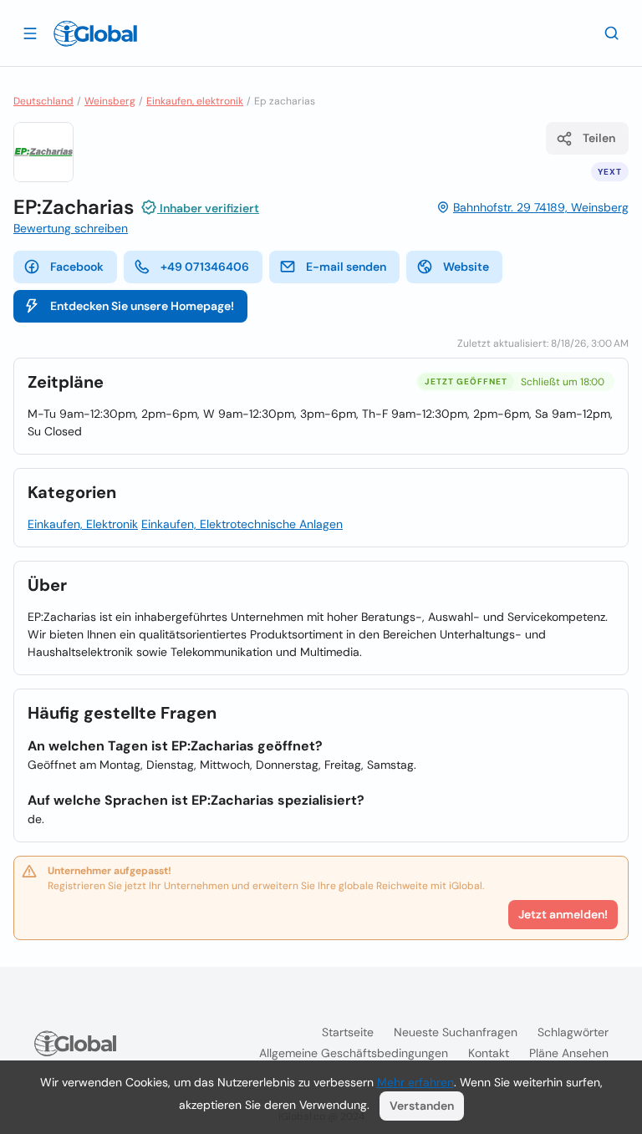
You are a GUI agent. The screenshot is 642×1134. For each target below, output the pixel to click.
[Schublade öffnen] (30, 32)
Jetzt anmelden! (563, 914)
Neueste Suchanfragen (455, 1032)
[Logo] (95, 33)
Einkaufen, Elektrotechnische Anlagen (242, 523)
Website (466, 266)
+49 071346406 (204, 266)
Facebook (77, 266)
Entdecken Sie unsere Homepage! (142, 305)
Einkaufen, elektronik (194, 101)
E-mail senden (346, 266)
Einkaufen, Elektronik (83, 523)
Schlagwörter (573, 1032)
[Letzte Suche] (612, 32)
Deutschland (43, 101)
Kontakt (488, 1052)
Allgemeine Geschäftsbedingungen (353, 1052)
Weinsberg (109, 101)
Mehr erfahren (415, 1082)
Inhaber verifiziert (208, 208)
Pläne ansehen (569, 1052)
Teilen (599, 137)
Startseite (348, 1032)
